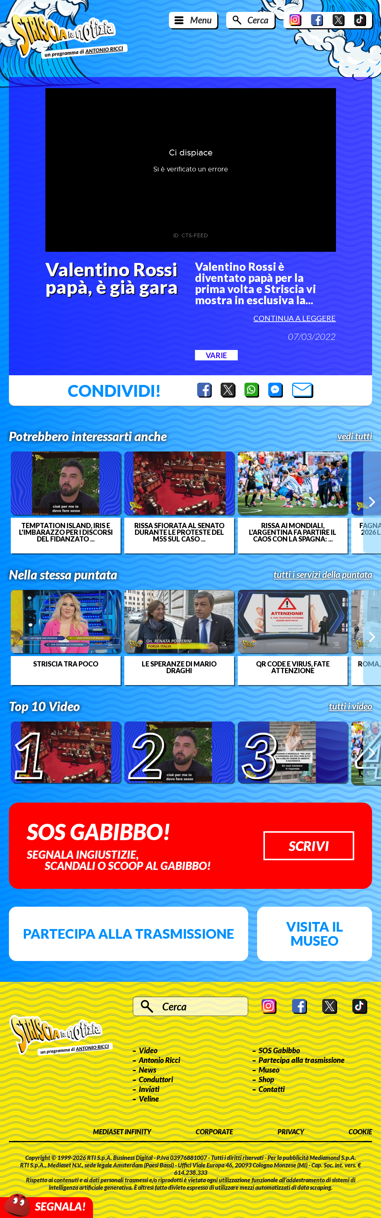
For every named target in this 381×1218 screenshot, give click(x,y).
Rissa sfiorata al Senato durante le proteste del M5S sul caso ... (179, 532)
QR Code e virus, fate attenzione (293, 667)
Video (148, 1050)
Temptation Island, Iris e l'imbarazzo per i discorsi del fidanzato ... (66, 532)
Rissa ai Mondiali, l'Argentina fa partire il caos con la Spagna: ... (292, 532)
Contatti (272, 1088)
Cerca (257, 20)
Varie (216, 355)
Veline (149, 1098)
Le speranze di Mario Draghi (179, 667)
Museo (269, 1069)
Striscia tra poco (65, 664)
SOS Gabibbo (279, 1050)
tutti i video (350, 706)
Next (372, 502)
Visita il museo (314, 933)
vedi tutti (354, 436)
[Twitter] (339, 20)
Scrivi (309, 846)
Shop (266, 1079)
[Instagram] (295, 20)
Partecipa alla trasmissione (128, 933)
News (147, 1069)
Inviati (149, 1088)
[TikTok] (360, 20)
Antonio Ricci (159, 1059)
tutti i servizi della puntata (322, 574)
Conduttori (156, 1079)
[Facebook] (317, 20)
